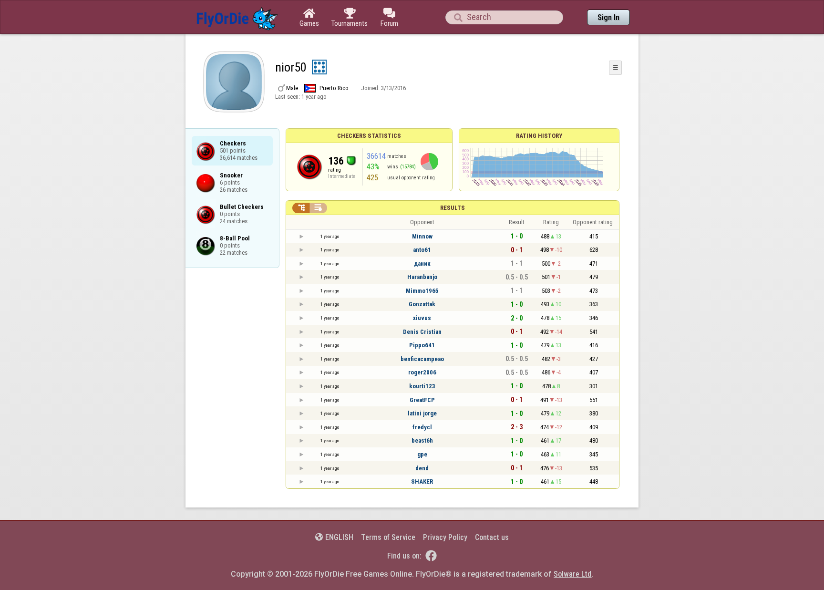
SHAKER (422, 481)
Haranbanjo (422, 276)
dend (422, 468)
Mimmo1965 (422, 290)
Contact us (492, 537)
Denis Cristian (422, 331)
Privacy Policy (445, 537)
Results (452, 207)
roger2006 (422, 372)
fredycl (422, 427)
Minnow (422, 236)
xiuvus (422, 317)
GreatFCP (422, 400)
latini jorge (422, 413)
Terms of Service (388, 537)
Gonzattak (422, 304)
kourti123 (422, 386)
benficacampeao (422, 358)
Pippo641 (422, 345)
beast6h (422, 440)
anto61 (422, 249)
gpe (422, 454)
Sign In (608, 17)
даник (422, 263)
